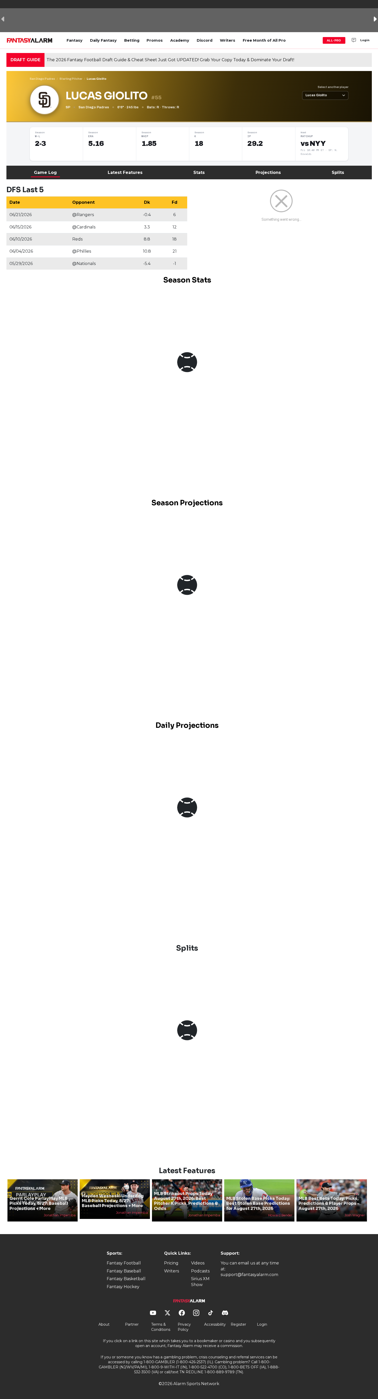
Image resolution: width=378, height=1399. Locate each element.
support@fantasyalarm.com (249, 1274)
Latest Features (125, 172)
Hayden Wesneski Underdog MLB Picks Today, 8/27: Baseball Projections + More (113, 1200)
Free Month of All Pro (264, 40)
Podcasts (200, 1271)
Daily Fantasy (103, 40)
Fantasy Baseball (124, 1271)
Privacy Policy (184, 1327)
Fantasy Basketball (126, 1278)
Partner (132, 1324)
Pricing (171, 1263)
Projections (268, 172)
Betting (131, 40)
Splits (338, 172)
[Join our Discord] (353, 40)
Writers (227, 40)
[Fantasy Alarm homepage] (29, 40)
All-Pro (334, 40)
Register (238, 1324)
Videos (197, 1263)
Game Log (45, 172)
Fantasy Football (124, 1263)
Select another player (333, 86)
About (104, 1324)
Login (365, 40)
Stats (199, 172)
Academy (179, 40)
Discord (204, 40)
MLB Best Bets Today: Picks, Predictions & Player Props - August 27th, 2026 (329, 1203)
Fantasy (75, 40)
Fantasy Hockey (123, 1286)
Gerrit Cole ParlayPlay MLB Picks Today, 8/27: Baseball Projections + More (39, 1203)
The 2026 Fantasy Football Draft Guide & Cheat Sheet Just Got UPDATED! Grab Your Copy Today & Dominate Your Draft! (170, 59)
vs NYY (313, 143)
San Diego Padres (42, 78)
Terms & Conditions (160, 1327)
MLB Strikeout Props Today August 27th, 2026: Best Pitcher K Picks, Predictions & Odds (186, 1201)
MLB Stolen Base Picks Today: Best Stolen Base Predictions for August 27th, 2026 (258, 1203)
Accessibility (215, 1324)
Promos (155, 40)
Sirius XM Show (200, 1281)
